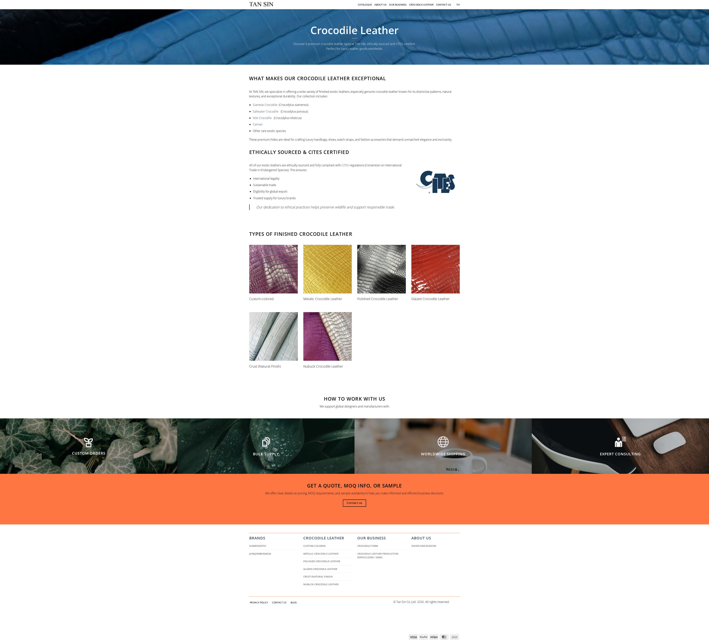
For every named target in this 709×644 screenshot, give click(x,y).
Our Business (397, 4)
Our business (371, 538)
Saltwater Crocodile (265, 111)
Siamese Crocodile (265, 105)
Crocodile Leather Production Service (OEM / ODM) (377, 555)
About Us (380, 4)
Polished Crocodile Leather (321, 561)
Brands (257, 538)
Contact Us (443, 4)
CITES (345, 165)
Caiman (258, 124)
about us (421, 538)
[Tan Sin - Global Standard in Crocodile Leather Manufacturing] (261, 4)
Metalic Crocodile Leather (320, 553)
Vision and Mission (423, 546)
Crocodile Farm (367, 546)
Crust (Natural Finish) (318, 576)
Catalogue (365, 4)
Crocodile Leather (421, 4)
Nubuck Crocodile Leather (321, 584)
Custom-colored (314, 546)
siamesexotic (257, 546)
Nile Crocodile (262, 118)
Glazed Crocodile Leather (320, 569)
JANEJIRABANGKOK (260, 553)
